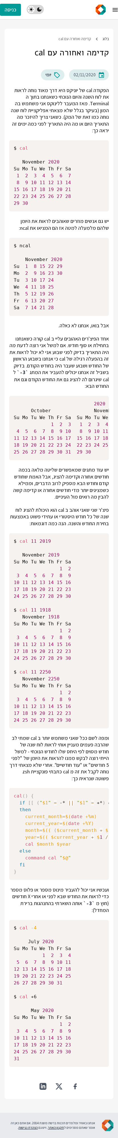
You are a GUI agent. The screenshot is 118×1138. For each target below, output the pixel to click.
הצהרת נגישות (28, 1127)
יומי (48, 75)
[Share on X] (59, 1086)
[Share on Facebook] (75, 1086)
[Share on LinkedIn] (43, 1086)
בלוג (106, 38)
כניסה (10, 9)
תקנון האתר (56, 1127)
